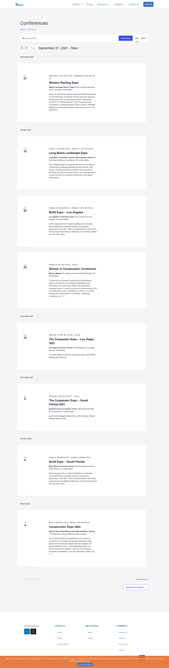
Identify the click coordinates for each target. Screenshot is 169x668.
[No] (166, 662)
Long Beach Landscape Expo (68, 153)
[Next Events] (26, 48)
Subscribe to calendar (135, 587)
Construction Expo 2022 (65, 527)
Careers (122, 650)
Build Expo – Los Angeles (66, 212)
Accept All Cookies (85, 664)
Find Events (125, 38)
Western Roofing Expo (64, 82)
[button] (148, 4)
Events (22, 29)
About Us (122, 638)
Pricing (90, 4)
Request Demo (62, 644)
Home (59, 632)
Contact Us (134, 4)
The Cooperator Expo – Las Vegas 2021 (71, 341)
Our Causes (123, 644)
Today (33, 48)
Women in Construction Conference (72, 269)
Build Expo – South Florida (67, 461)
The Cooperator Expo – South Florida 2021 (68, 402)
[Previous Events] (21, 48)
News (90, 632)
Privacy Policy (95, 661)
